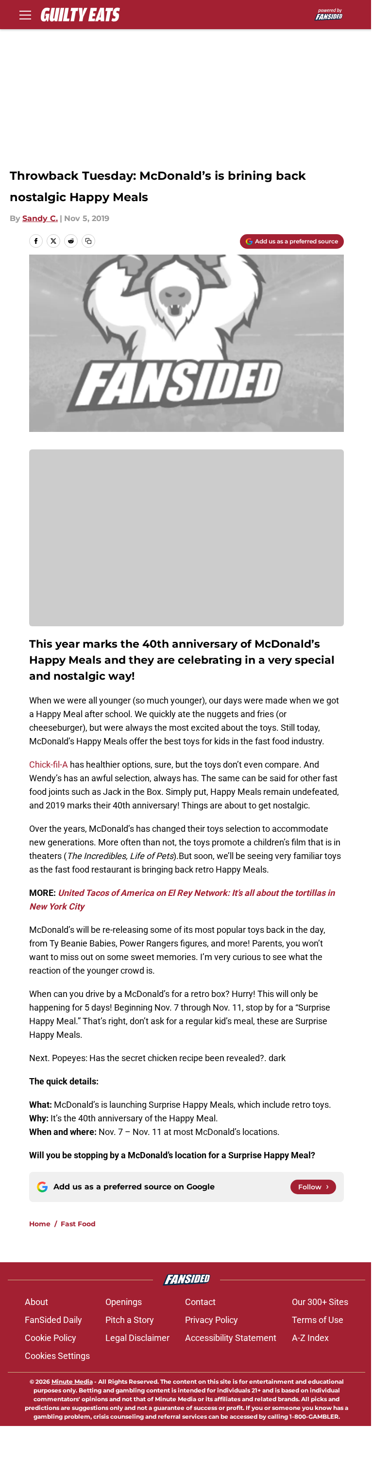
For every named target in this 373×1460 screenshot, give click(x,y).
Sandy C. (40, 218)
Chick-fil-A (48, 764)
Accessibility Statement (230, 1338)
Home (40, 1224)
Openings (123, 1302)
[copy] (88, 241)
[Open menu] (25, 14)
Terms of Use (317, 1320)
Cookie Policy (50, 1338)
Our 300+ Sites (320, 1302)
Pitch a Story (129, 1320)
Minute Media (72, 1381)
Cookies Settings (57, 1356)
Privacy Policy (211, 1320)
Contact (200, 1302)
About (36, 1302)
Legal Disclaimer (137, 1338)
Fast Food (78, 1224)
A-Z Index (310, 1338)
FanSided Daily (53, 1320)
